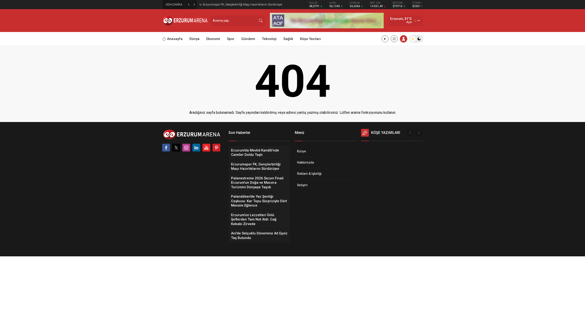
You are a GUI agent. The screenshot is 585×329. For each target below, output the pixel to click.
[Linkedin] (196, 147)
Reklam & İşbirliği (309, 173)
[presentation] (410, 133)
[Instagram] (186, 147)
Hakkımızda (305, 162)
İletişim (302, 185)
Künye (301, 151)
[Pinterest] (216, 147)
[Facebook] (166, 147)
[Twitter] (176, 147)
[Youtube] (206, 147)
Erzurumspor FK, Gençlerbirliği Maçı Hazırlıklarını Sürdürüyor (242, 4)
